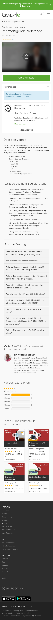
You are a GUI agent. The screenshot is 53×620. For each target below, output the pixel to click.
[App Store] (8, 598)
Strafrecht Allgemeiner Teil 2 (15, 21)
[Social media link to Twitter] (7, 588)
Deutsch (37, 616)
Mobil (4, 578)
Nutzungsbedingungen (29, 611)
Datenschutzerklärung (10, 611)
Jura (3, 562)
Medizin (5, 559)
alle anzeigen (26, 130)
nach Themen (7, 526)
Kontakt (5, 520)
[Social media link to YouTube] (16, 588)
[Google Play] (23, 598)
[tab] (26, 253)
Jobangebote (7, 517)
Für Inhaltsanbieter (9, 546)
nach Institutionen (8, 530)
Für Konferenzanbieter (10, 549)
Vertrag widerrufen (23, 613)
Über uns (5, 510)
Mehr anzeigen (20, 124)
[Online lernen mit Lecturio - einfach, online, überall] (11, 14)
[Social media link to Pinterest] (12, 588)
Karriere (5, 565)
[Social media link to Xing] (21, 588)
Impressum (27, 616)
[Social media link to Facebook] (3, 588)
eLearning (5, 569)
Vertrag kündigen (8, 613)
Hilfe (3, 575)
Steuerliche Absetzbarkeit (11, 616)
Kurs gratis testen (26, 78)
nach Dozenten (8, 533)
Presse (4, 514)
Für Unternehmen (9, 542)
